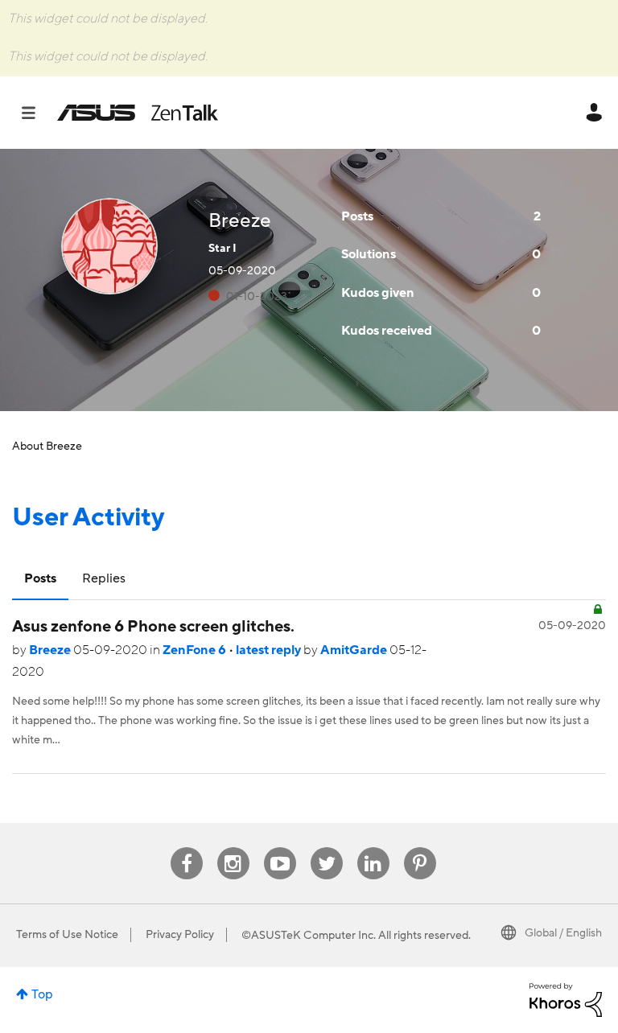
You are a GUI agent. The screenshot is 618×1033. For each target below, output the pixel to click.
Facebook (186, 847)
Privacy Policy (180, 935)
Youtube (280, 847)
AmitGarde (354, 650)
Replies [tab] (104, 578)
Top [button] (42, 994)
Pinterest (420, 847)
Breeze (51, 650)
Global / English (563, 933)
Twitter (326, 847)
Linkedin (373, 847)
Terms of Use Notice (67, 935)
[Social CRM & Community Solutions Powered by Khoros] (565, 999)
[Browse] (36, 113)
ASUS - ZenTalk (137, 113)
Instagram (233, 847)
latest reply (269, 650)
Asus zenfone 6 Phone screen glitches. (153, 626)
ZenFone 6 (196, 650)
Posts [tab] (40, 578)
